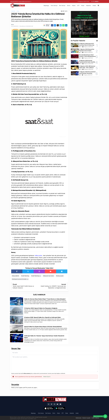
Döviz (68, 5)
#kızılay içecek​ (59, 275)
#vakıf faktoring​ (25, 275)
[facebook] (52, 25)
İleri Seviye (62, 5)
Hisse (82, 5)
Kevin (12, 24)
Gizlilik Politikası (95, 418)
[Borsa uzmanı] (91, 1)
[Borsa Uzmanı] (16, 271)
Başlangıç (46, 5)
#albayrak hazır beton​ (48, 275)
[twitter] (58, 25)
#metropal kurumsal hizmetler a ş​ (20, 279)
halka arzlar (38, 255)
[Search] (98, 5)
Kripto (73, 5)
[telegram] (60, 25)
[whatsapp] (63, 25)
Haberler (88, 5)
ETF (78, 5)
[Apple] (49, 408)
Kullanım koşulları (86, 418)
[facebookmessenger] (55, 25)
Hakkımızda (78, 418)
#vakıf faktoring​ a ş (36, 275)
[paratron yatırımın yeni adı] (84, 24)
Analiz (94, 5)
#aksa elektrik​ (15, 275)
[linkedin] (66, 25)
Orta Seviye (54, 5)
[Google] (60, 408)
